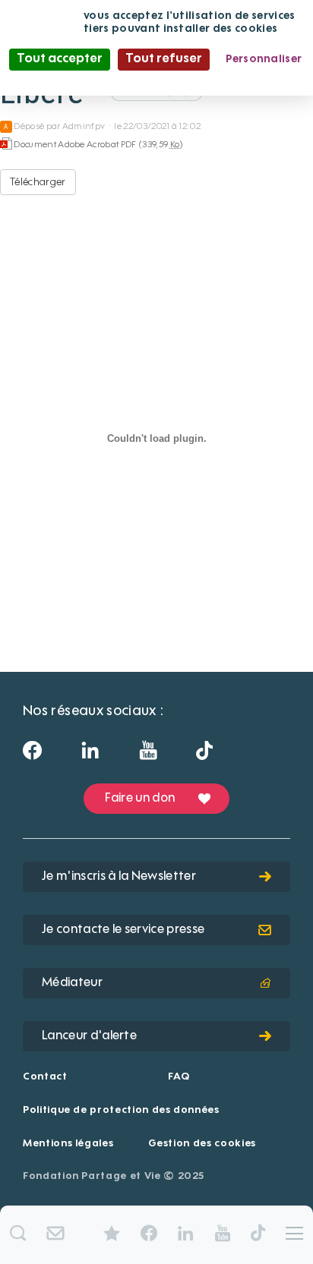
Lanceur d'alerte (89, 1036)
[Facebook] (32, 755)
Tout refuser (163, 59)
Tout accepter (60, 59)
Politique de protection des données (121, 1110)
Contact (45, 1077)
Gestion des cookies (202, 1144)
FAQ (178, 1077)
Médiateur (72, 983)
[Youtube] (147, 755)
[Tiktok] (204, 755)
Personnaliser (264, 59)
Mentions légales (68, 1144)
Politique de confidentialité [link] (156, 80)
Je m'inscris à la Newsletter (119, 877)
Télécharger (38, 182)
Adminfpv (84, 126)
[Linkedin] (90, 755)
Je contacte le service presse (123, 930)
